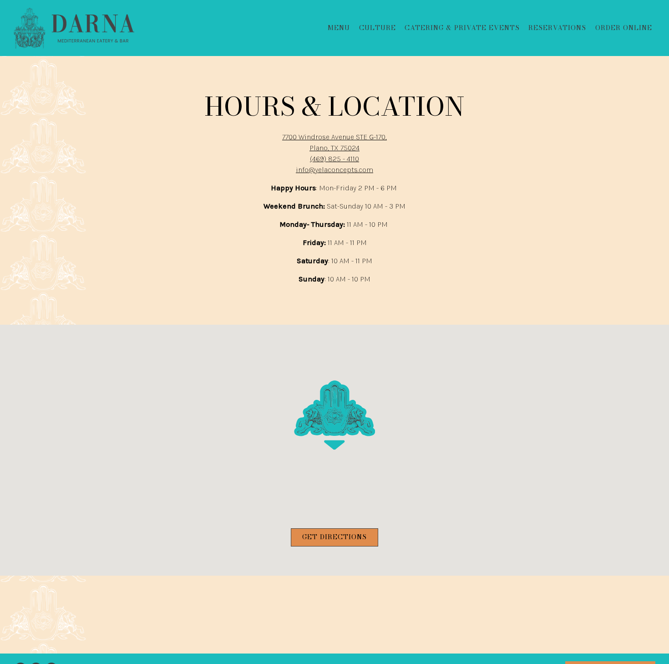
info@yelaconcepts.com (334, 169)
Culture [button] (377, 28)
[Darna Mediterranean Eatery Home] (74, 27)
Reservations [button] (557, 28)
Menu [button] (339, 28)
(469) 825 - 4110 (334, 158)
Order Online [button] (623, 28)
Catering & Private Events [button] (462, 28)
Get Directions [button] (334, 537)
